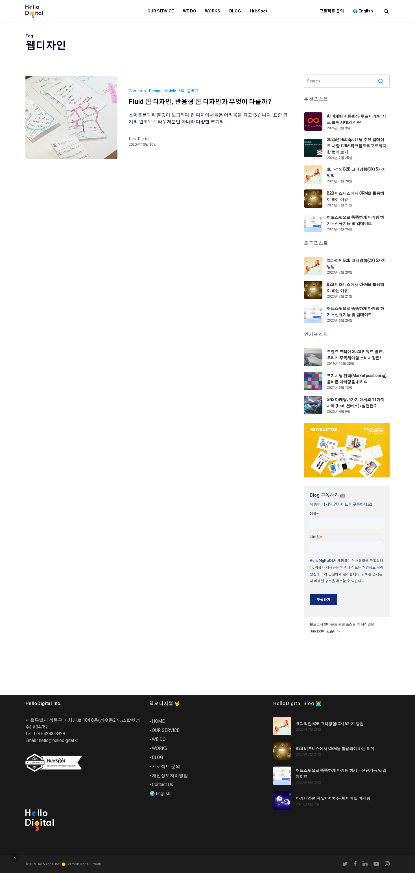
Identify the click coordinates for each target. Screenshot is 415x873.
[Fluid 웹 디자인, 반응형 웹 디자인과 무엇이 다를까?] (71, 117)
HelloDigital (139, 139)
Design (155, 91)
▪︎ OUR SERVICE (164, 730)
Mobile (170, 91)
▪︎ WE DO (157, 739)
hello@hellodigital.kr (58, 740)
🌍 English (159, 793)
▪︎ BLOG (156, 757)
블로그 (193, 91)
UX (181, 91)
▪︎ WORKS (158, 748)
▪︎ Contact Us (161, 784)
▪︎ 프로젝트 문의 (164, 766)
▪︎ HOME (157, 721)
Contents (137, 91)
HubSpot (316, 631)
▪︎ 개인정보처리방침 (168, 775)
